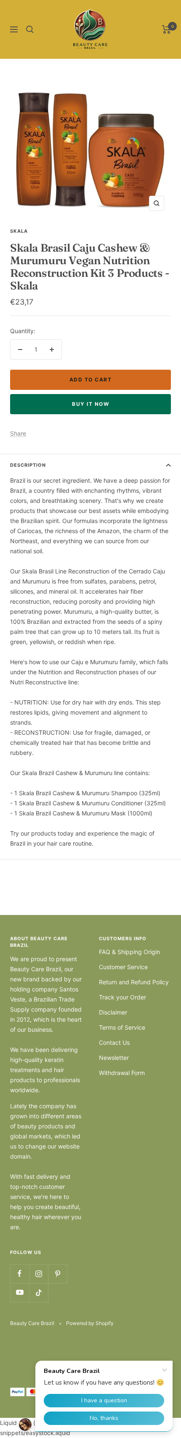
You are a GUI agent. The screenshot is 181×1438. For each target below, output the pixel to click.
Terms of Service (122, 1027)
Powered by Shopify (90, 1323)
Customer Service (123, 966)
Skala (19, 231)
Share (18, 433)
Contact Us (114, 1042)
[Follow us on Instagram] (38, 1273)
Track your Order (122, 997)
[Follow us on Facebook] (19, 1273)
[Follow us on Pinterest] (57, 1273)
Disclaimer (113, 1012)
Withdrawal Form (122, 1072)
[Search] (30, 29)
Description (28, 465)
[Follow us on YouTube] (19, 1292)
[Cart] (166, 29)
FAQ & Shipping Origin (129, 951)
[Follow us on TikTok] (38, 1292)
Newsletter (114, 1057)
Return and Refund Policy (134, 982)
